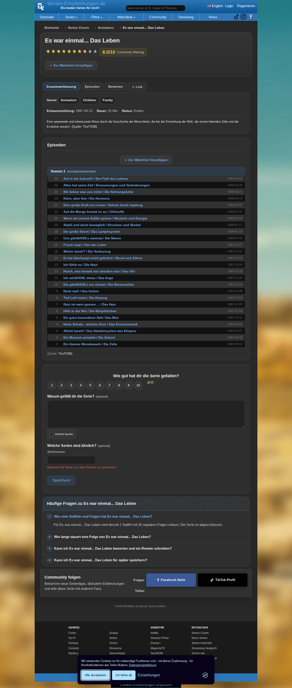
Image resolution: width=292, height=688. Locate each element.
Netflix (154, 633)
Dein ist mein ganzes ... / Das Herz (89, 304)
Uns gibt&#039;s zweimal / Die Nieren (92, 238)
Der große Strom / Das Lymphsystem (91, 231)
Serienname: (56, 451)
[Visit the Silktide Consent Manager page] (205, 675)
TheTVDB (89, 126)
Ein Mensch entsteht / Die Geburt (89, 337)
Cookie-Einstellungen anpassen (146, 685)
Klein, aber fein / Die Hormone (86, 198)
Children (89, 100)
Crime (72, 633)
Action (113, 638)
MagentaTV (158, 648)
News (213, 17)
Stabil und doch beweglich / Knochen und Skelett (102, 225)
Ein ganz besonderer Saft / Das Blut (91, 317)
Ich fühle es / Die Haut (80, 264)
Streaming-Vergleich (204, 648)
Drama (114, 633)
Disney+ (156, 643)
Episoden (92, 86)
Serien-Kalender (202, 643)
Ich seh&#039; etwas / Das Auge (88, 278)
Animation (106, 27)
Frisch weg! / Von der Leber (84, 245)
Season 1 (73, 171)
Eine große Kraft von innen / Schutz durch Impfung (103, 205)
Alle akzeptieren (95, 675)
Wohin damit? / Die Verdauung (87, 251)
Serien (70, 17)
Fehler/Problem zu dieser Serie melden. (140, 606)
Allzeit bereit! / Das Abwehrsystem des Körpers (99, 331)
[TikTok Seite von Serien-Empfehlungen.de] (236, 17)
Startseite (47, 17)
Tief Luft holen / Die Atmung (85, 298)
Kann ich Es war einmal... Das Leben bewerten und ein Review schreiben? (113, 548)
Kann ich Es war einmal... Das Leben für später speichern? (100, 560)
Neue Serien (199, 638)
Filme (95, 17)
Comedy (73, 648)
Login (229, 6)
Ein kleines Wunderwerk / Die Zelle (90, 344)
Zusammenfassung (61, 86)
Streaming (185, 17)
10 (138, 385)
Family (108, 100)
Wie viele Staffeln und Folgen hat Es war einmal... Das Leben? (103, 516)
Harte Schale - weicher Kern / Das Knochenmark (100, 324)
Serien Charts (78, 27)
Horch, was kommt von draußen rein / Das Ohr (99, 271)
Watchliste (125, 17)
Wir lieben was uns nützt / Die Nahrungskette (98, 192)
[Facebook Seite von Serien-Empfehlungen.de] (250, 17)
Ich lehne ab (124, 675)
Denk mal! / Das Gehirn (81, 291)
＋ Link (137, 87)
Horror (113, 643)
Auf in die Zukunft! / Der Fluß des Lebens (95, 178)
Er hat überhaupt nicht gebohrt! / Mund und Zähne (102, 258)
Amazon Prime (160, 638)
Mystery (73, 653)
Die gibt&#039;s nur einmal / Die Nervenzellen (98, 284)
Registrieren (246, 6)
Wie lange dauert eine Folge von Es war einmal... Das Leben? (102, 537)
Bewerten (115, 86)
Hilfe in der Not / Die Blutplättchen (90, 311)
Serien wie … (200, 653)
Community (158, 17)
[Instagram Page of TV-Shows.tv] (243, 17)
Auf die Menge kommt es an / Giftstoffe (93, 212)
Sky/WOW (157, 653)
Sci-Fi (72, 638)
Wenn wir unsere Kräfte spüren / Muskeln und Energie (105, 218)
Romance (116, 648)
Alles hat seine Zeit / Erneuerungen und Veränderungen (106, 185)
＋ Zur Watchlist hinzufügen (71, 65)
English (217, 6)
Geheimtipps (117, 653)
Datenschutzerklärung (142, 665)
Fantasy (73, 643)
